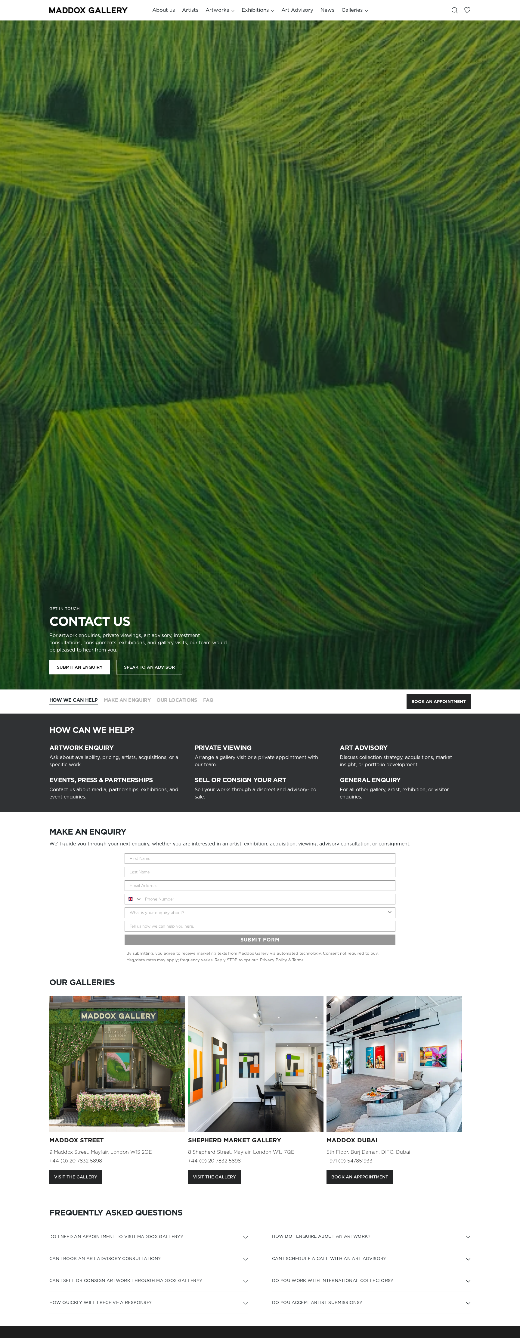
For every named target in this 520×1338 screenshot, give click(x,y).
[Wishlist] (467, 10)
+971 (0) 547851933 (350, 1160)
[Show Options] (390, 913)
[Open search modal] (455, 10)
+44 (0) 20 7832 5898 (75, 1160)
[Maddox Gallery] (88, 10)
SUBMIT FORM (260, 939)
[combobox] (133, 899)
